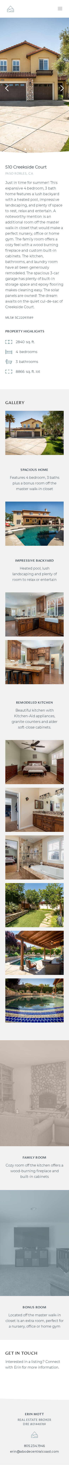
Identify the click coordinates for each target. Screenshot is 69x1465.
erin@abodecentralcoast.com (34, 1452)
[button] (60, 9)
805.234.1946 (34, 1446)
